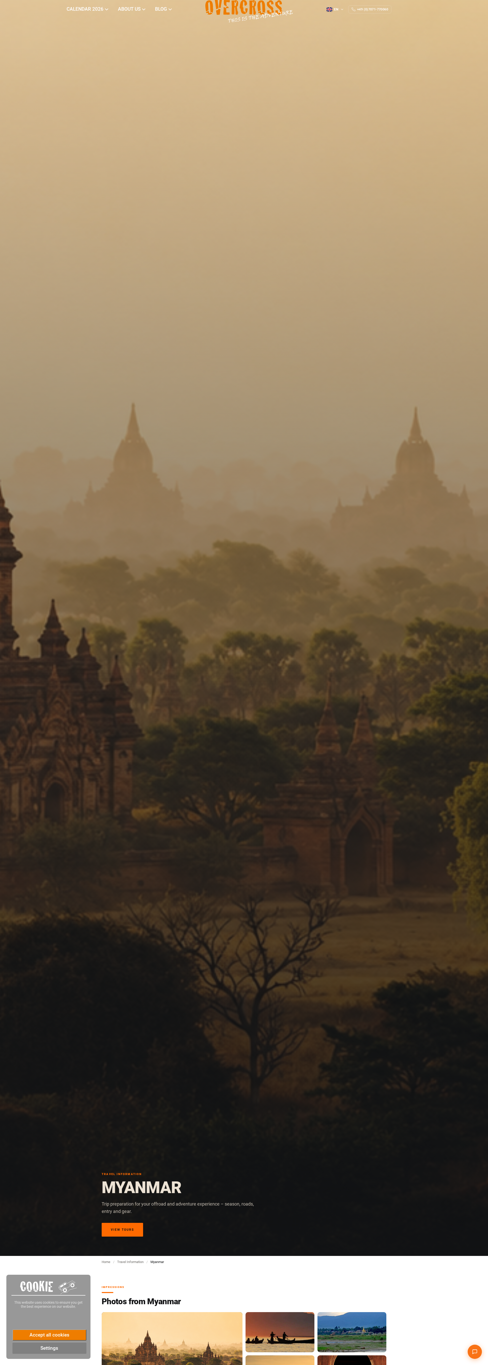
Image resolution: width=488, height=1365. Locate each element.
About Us (130, 9)
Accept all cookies (49, 1335)
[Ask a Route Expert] (475, 1352)
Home (106, 1262)
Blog (161, 9)
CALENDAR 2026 (86, 9)
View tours (122, 1230)
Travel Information (130, 1262)
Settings (49, 1348)
